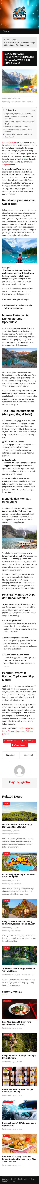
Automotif (8, 1102)
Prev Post (11, 755)
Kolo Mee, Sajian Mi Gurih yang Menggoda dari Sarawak (16, 1023)
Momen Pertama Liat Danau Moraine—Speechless (19, 117)
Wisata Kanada (19, 745)
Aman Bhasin (15, 834)
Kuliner (6, 1001)
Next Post (28, 755)
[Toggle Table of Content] (32, 110)
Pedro (32, 975)
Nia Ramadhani (16, 883)
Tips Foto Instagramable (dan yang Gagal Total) (20, 122)
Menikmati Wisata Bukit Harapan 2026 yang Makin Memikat (17, 825)
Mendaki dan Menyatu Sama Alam (17, 127)
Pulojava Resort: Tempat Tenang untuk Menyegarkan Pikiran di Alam (18, 922)
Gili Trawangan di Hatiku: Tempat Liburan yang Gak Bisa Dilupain (17, 731)
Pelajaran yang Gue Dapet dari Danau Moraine (18, 130)
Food (6, 1135)
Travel (6, 803)
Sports (6, 1034)
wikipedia (6, 164)
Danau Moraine (8, 142)
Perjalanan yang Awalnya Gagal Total (18, 114)
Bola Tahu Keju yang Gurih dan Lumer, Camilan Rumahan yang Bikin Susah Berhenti (19, 1159)
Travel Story (28, 741)
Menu (6, 31)
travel (26, 159)
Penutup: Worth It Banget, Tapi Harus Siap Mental (18, 135)
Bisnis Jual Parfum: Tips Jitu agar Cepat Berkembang (18, 1090)
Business (7, 1068)
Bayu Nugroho (16, 102)
